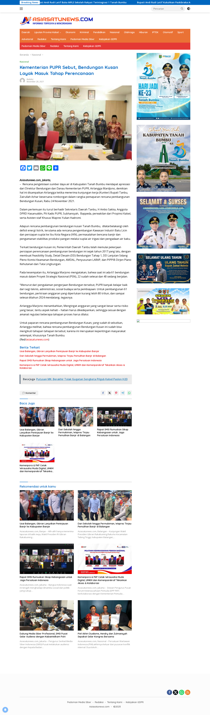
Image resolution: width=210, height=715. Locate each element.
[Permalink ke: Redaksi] (22, 80)
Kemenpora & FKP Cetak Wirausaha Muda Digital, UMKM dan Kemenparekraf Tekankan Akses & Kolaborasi (72, 366)
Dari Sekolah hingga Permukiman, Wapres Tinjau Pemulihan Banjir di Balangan (63, 355)
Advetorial (27, 39)
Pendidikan (99, 32)
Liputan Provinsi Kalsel (46, 32)
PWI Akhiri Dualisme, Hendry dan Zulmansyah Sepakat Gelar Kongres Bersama (102, 635)
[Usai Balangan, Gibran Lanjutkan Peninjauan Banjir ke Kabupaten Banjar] (37, 417)
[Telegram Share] (122, 392)
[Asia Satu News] (57, 20)
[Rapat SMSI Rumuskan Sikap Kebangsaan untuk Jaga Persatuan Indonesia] (114, 417)
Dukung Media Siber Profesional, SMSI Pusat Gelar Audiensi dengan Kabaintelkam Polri (43, 635)
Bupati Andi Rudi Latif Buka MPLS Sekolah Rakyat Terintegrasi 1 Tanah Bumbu (49, 2)
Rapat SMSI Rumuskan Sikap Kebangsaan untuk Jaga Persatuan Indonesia (61, 360)
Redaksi (42, 39)
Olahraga (129, 32)
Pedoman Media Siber (82, 39)
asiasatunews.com (37, 339)
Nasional (114, 32)
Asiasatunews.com (99, 706)
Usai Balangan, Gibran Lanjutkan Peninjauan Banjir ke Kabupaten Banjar (59, 351)
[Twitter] (175, 692)
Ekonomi (70, 32)
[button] (182, 8)
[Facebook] (169, 692)
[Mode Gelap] (188, 8)
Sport (181, 32)
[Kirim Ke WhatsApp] (129, 392)
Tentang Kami (58, 39)
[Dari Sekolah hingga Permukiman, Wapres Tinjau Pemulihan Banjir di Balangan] (75, 417)
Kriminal (84, 32)
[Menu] (22, 8)
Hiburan (143, 32)
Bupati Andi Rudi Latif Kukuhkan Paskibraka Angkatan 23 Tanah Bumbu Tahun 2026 (154, 2)
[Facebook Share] (103, 392)
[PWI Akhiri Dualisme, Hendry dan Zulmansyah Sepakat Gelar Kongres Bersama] (105, 615)
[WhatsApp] (181, 692)
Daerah (26, 32)
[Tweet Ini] (109, 392)
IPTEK (155, 32)
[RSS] (187, 692)
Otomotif (168, 32)
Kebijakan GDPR (108, 39)
